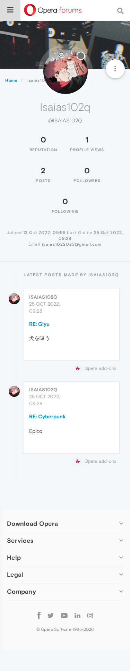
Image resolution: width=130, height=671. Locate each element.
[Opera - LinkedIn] (77, 615)
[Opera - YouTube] (64, 615)
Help (14, 557)
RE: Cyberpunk (47, 416)
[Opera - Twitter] (50, 615)
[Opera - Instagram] (90, 615)
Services (20, 540)
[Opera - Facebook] (39, 615)
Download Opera (32, 523)
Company (21, 591)
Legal (15, 574)
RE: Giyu (39, 324)
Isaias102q (43, 297)
